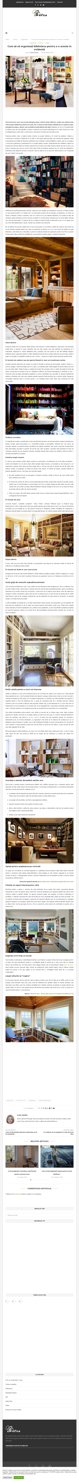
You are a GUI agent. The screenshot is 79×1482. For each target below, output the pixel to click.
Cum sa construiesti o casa (13, 1380)
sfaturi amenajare (44, 1100)
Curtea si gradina (10, 1384)
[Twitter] (38, 5)
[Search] (73, 33)
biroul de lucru (68, 965)
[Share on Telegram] (49, 1108)
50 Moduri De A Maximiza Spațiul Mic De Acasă (56, 881)
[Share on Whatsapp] (47, 1108)
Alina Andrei (34, 52)
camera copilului (33, 717)
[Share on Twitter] (43, 1108)
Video (7, 1405)
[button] (8, 1162)
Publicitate (29, 2)
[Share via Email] (54, 1108)
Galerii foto (8, 1401)
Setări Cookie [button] (8, 1477)
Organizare (24, 39)
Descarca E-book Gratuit (13, 1409)
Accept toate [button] (19, 1477)
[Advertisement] (39, 23)
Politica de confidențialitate (45, 2)
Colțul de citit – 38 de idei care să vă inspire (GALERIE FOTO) (51, 994)
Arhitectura (8, 1388)
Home (7, 39)
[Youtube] (43, 5)
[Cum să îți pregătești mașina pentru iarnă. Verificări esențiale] (57, 1156)
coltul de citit (20, 1100)
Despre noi (19, 2)
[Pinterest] (40, 5)
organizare (32, 1100)
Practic (15, 39)
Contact (60, 2)
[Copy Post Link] (51, 1108)
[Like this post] (39, 1108)
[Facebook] (35, 5)
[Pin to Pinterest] (45, 1108)
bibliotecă (10, 1100)
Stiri (6, 1397)
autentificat (17, 1194)
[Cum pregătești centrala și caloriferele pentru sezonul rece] (22, 1156)
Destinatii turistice (10, 1393)
